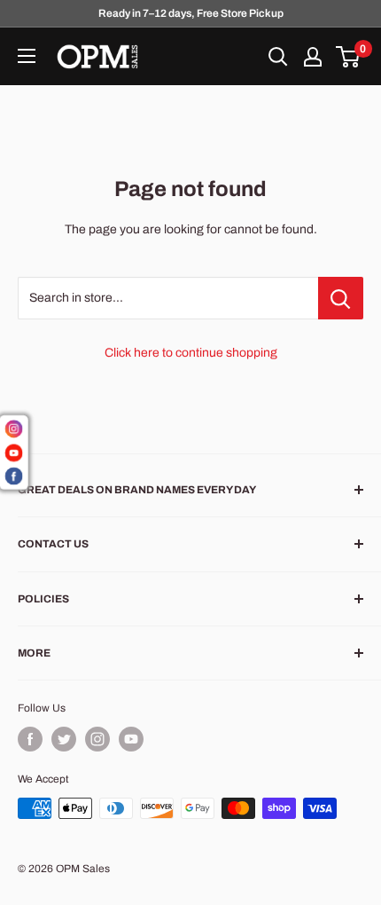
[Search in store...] (340, 298)
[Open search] (278, 57)
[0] (349, 56)
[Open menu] (26, 56)
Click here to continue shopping (191, 352)
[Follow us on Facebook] (30, 739)
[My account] (313, 57)
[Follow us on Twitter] (63, 739)
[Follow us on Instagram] (97, 739)
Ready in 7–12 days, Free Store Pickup (191, 13)
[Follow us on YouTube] (131, 739)
